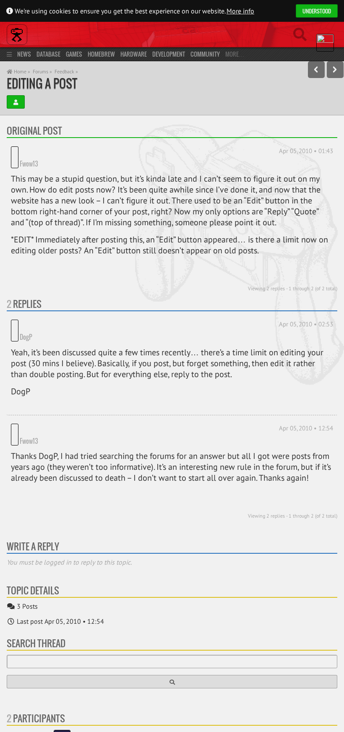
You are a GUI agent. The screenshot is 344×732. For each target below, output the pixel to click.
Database (48, 53)
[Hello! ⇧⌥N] (335, 69)
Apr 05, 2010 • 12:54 (306, 415)
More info (240, 11)
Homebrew (101, 53)
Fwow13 (29, 163)
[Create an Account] (16, 102)
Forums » (42, 71)
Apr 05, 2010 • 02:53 (306, 324)
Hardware (133, 53)
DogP (26, 324)
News (24, 53)
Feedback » (66, 71)
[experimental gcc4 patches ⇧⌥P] (316, 69)
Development (168, 53)
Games (74, 53)
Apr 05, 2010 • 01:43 (306, 151)
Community (205, 53)
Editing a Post (42, 83)
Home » (21, 71)
